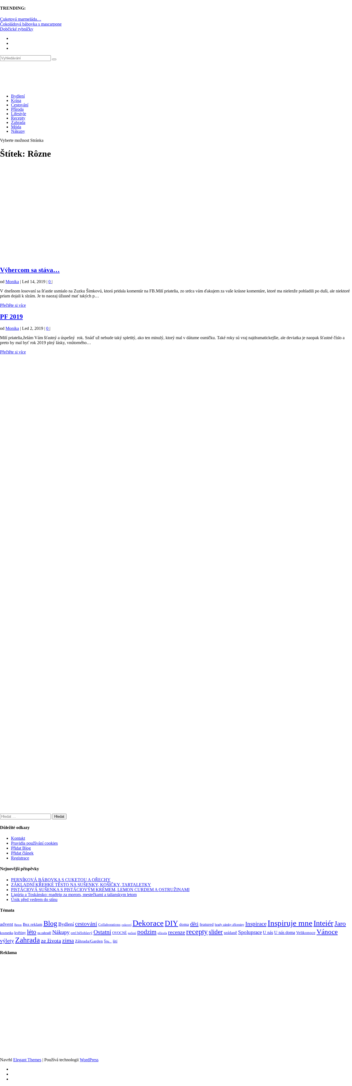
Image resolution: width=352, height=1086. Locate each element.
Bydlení (18, 96)
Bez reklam (32, 924)
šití (115, 941)
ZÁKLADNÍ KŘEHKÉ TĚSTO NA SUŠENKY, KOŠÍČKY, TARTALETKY (81, 884)
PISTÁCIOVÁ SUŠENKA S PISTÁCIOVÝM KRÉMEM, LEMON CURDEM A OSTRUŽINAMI (100, 889)
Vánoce (327, 931)
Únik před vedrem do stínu (34, 899)
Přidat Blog (21, 848)
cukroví (126, 924)
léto (31, 931)
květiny (20, 933)
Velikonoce (305, 932)
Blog (50, 923)
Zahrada (18, 122)
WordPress (89, 1059)
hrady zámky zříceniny (229, 925)
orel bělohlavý (81, 933)
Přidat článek (22, 853)
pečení (132, 933)
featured (207, 924)
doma (184, 924)
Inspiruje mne (290, 923)
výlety (7, 941)
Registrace (20, 858)
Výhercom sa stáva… (30, 269)
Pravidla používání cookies (34, 843)
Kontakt (18, 838)
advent (6, 924)
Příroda (17, 109)
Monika (12, 281)
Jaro (340, 923)
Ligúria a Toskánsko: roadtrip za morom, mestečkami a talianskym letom (74, 894)
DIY (171, 923)
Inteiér (323, 923)
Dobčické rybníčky (16, 29)
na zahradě (44, 933)
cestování (86, 924)
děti (194, 924)
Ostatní (102, 932)
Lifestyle (18, 113)
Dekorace (148, 923)
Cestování (19, 105)
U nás (268, 932)
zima (68, 940)
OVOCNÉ (119, 933)
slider (216, 932)
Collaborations (109, 924)
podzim (146, 931)
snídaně (230, 932)
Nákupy (18, 131)
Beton (18, 924)
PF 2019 (11, 316)
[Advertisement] (165, 213)
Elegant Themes (27, 1059)
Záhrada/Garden (89, 941)
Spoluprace (250, 932)
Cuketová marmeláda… (20, 19)
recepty (197, 932)
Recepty (18, 118)
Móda (16, 127)
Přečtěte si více (13, 305)
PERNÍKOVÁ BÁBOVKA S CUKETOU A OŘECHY (61, 879)
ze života (51, 941)
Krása (16, 100)
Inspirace (255, 924)
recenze (176, 932)
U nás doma (284, 932)
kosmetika (6, 933)
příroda (162, 933)
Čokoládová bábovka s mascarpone (31, 24)
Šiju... (108, 941)
